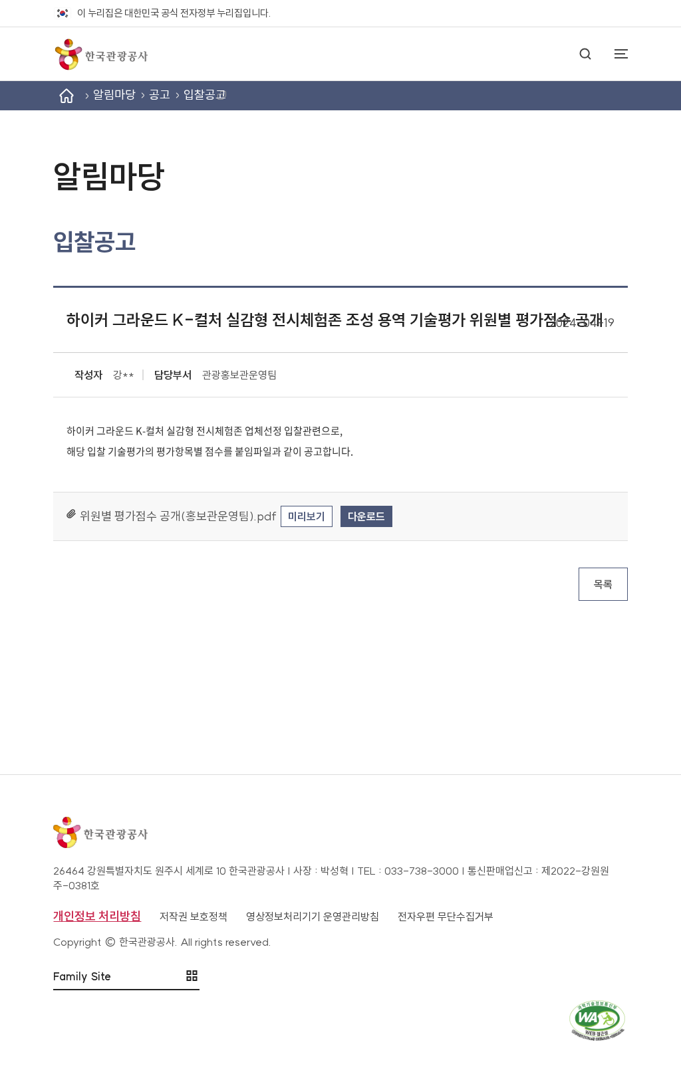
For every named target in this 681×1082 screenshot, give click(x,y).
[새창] (340, 1020)
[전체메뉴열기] (614, 53)
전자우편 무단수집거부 (445, 916)
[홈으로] (100, 53)
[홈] (66, 96)
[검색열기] (585, 53)
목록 (603, 584)
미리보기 (306, 516)
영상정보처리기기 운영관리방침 (312, 916)
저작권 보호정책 (193, 916)
